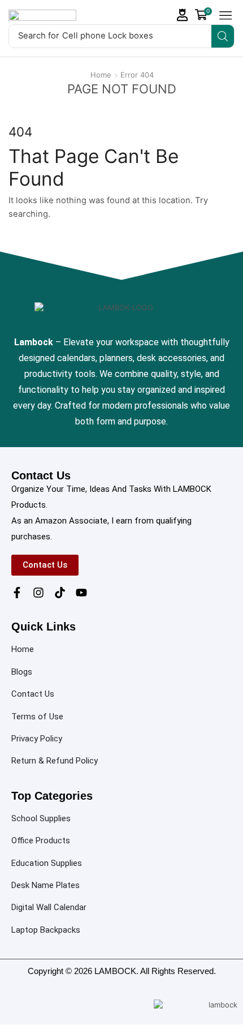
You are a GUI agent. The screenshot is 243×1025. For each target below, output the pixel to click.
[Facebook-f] (17, 592)
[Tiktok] (60, 592)
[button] (182, 15)
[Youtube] (81, 592)
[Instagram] (38, 592)
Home (100, 74)
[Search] (222, 36)
